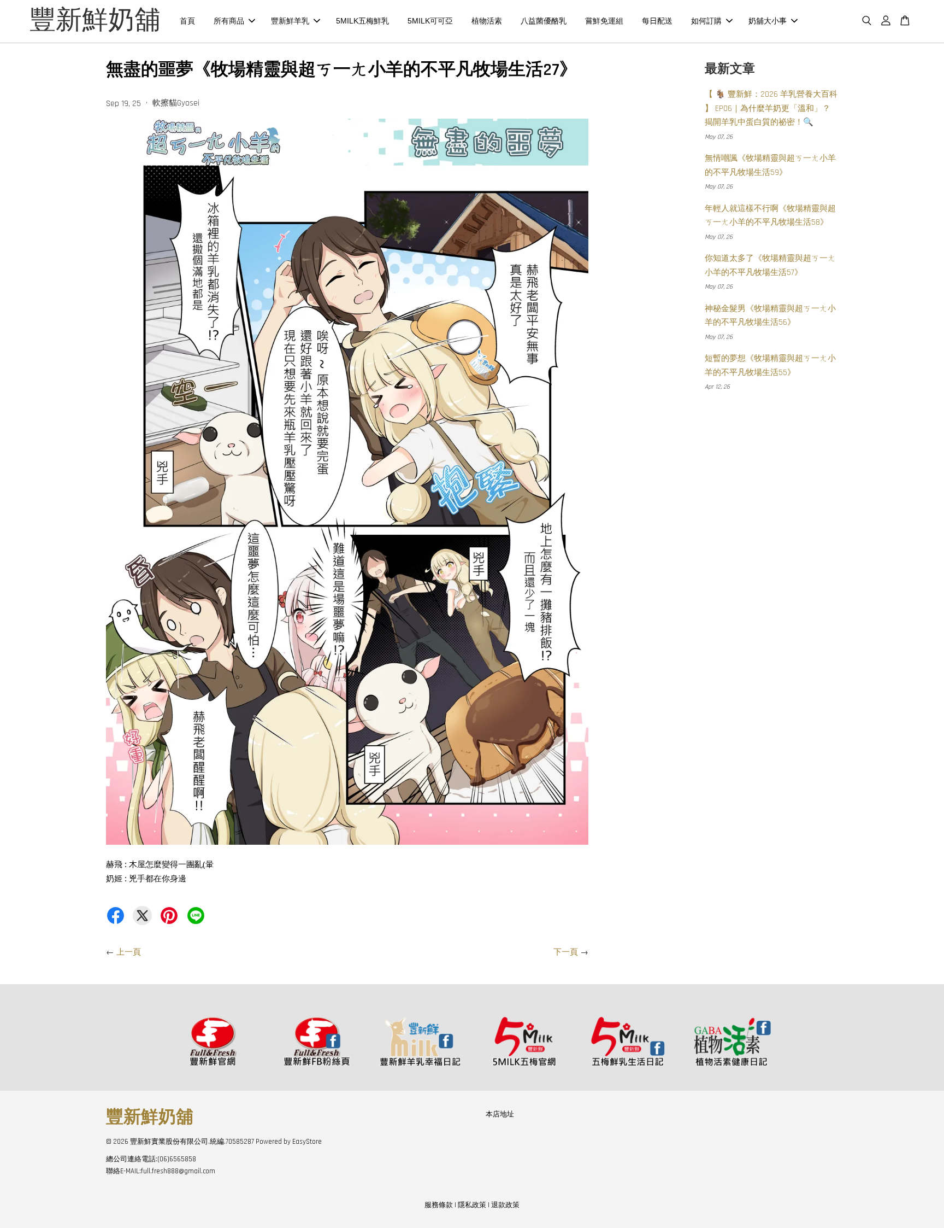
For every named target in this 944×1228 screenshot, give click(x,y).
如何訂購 (706, 20)
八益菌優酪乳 (544, 20)
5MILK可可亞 (430, 20)
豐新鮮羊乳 (290, 20)
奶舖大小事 (767, 20)
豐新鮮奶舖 (95, 21)
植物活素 (486, 20)
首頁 (187, 20)
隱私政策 (472, 1205)
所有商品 (229, 20)
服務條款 (438, 1205)
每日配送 (657, 20)
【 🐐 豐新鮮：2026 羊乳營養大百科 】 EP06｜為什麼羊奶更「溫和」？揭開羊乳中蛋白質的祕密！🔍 (771, 108)
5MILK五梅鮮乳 (362, 20)
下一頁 (565, 952)
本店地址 (500, 1114)
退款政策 (505, 1205)
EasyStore (307, 1141)
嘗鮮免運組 (604, 20)
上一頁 (128, 952)
